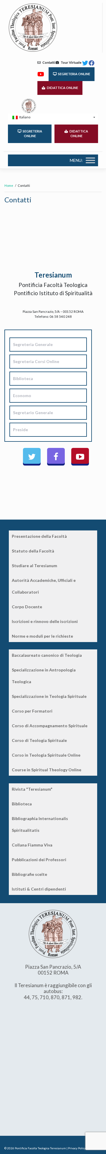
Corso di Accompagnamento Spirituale (49, 725)
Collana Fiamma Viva (32, 844)
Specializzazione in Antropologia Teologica (44, 675)
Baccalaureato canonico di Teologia (47, 655)
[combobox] (53, 117)
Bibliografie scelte (29, 874)
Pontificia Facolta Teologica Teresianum (40, 1148)
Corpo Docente (27, 606)
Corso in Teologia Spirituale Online (46, 754)
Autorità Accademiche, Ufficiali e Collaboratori (44, 586)
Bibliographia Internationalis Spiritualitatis (40, 824)
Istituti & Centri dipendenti (39, 888)
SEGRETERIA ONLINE (73, 74)
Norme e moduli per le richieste (42, 636)
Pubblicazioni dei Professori (39, 859)
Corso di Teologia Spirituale (39, 740)
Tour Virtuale (70, 62)
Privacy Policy (77, 1148)
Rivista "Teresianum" (32, 789)
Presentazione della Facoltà (39, 536)
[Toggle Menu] (90, 160)
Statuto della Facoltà (33, 550)
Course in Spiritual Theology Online (46, 769)
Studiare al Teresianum (34, 565)
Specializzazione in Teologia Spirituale (49, 696)
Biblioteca (22, 803)
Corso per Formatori (32, 710)
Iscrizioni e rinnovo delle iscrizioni (45, 621)
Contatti (48, 62)
